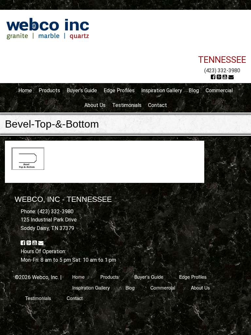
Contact (157, 105)
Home (25, 90)
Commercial (219, 90)
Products (49, 90)
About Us (95, 105)
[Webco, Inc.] (47, 28)
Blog (194, 90)
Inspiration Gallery (161, 90)
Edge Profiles (119, 90)
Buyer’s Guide (82, 90)
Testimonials (127, 105)
